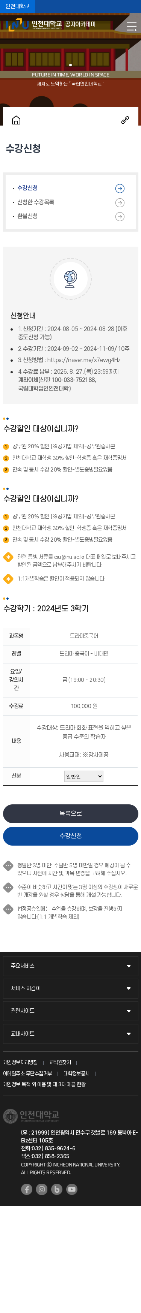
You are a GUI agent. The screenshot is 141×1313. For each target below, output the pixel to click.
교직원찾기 (60, 1062)
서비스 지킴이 (26, 988)
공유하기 (125, 120)
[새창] (26, 1189)
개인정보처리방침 (20, 1062)
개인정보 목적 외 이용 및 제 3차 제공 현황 (44, 1084)
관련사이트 (23, 1011)
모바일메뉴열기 (131, 26)
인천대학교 (17, 6)
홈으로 (16, 119)
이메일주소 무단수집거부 (27, 1073)
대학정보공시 (76, 1073)
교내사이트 (23, 1034)
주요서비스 (23, 966)
